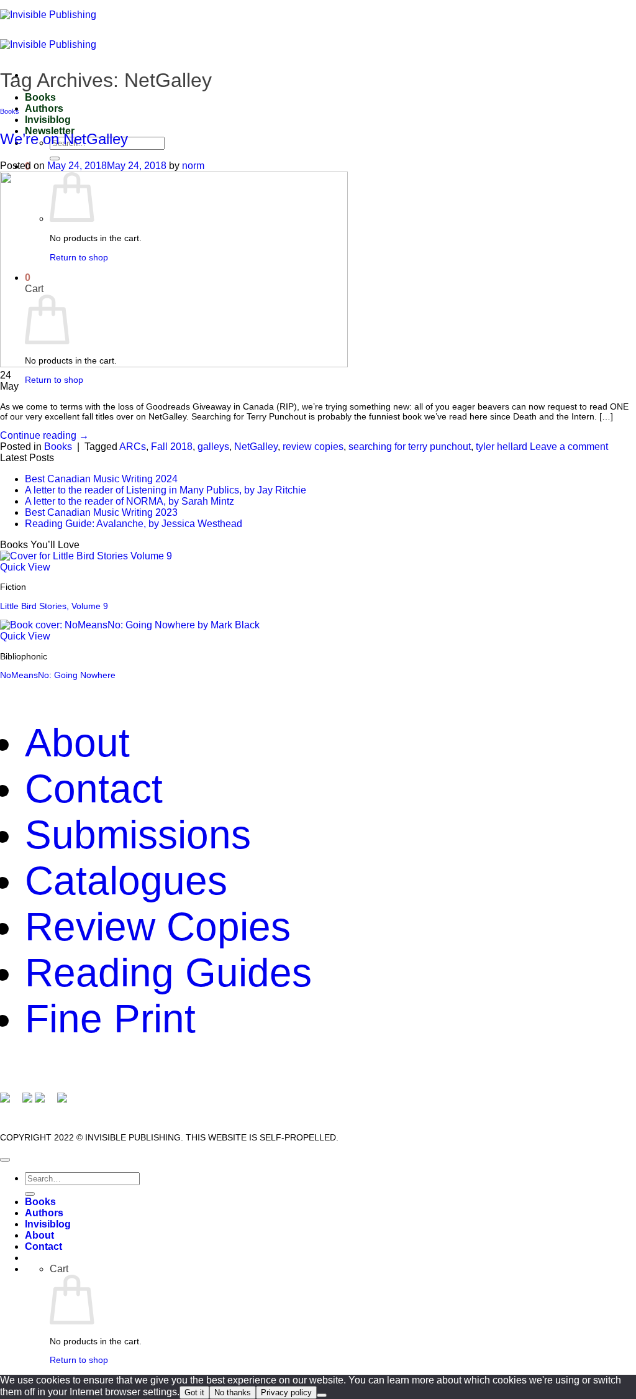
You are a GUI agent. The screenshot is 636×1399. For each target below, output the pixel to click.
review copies (313, 446)
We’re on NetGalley (64, 139)
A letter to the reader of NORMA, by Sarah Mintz (129, 501)
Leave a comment (569, 446)
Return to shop (54, 380)
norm (193, 165)
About (77, 742)
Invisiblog (48, 119)
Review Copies (158, 926)
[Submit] (55, 158)
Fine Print (110, 1018)
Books (40, 97)
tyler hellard (501, 446)
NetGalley (256, 446)
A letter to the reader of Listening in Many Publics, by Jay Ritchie (165, 490)
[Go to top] (5, 1160)
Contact (94, 788)
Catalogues (126, 880)
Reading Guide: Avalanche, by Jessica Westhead (133, 523)
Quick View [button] (25, 567)
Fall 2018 (172, 446)
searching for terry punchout (409, 446)
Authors (44, 108)
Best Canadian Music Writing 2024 (101, 479)
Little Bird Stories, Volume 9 (54, 606)
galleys (213, 446)
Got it (194, 1392)
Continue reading (44, 435)
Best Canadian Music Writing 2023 (101, 512)
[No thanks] (322, 1395)
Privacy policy (286, 1392)
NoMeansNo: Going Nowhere (58, 675)
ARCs (132, 446)
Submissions (138, 834)
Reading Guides (168, 972)
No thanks (232, 1392)
